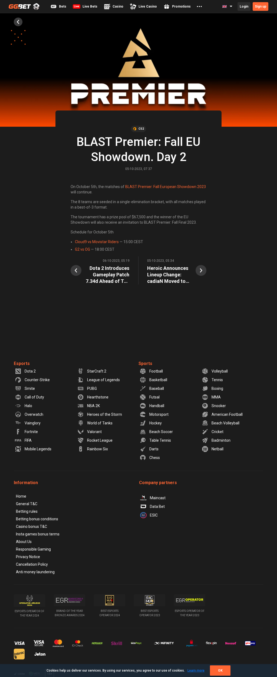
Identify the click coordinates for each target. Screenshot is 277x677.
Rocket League (100, 440)
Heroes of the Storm (104, 414)
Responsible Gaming (33, 549)
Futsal (154, 397)
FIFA (28, 440)
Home (21, 496)
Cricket (217, 432)
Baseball (156, 388)
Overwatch (34, 414)
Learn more (196, 670)
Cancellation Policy (32, 564)
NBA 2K (93, 406)
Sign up (260, 6)
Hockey (155, 423)
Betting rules (27, 511)
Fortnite (31, 432)
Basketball (158, 380)
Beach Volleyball (225, 423)
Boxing (217, 388)
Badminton (221, 440)
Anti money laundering (35, 572)
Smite (30, 388)
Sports (145, 363)
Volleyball (220, 371)
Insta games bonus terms (38, 534)
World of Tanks (100, 423)
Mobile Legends (38, 449)
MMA (216, 397)
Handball (156, 406)
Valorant (94, 432)
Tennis (217, 380)
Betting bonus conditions (37, 519)
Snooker (219, 406)
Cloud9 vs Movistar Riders (97, 242)
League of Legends (103, 380)
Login (244, 6)
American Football (227, 414)
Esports (22, 363)
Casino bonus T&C (31, 526)
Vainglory (33, 423)
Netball (217, 449)
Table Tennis (160, 440)
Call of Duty (34, 397)
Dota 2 (30, 371)
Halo (28, 406)
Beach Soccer (161, 432)
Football (156, 371)
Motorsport (159, 414)
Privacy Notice (28, 557)
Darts (154, 449)
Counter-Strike (37, 380)
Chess (154, 457)
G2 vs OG (82, 249)
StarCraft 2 (96, 371)
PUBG (92, 388)
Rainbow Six (97, 449)
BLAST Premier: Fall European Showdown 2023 (165, 187)
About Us (24, 541)
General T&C (26, 504)
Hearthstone (97, 397)
